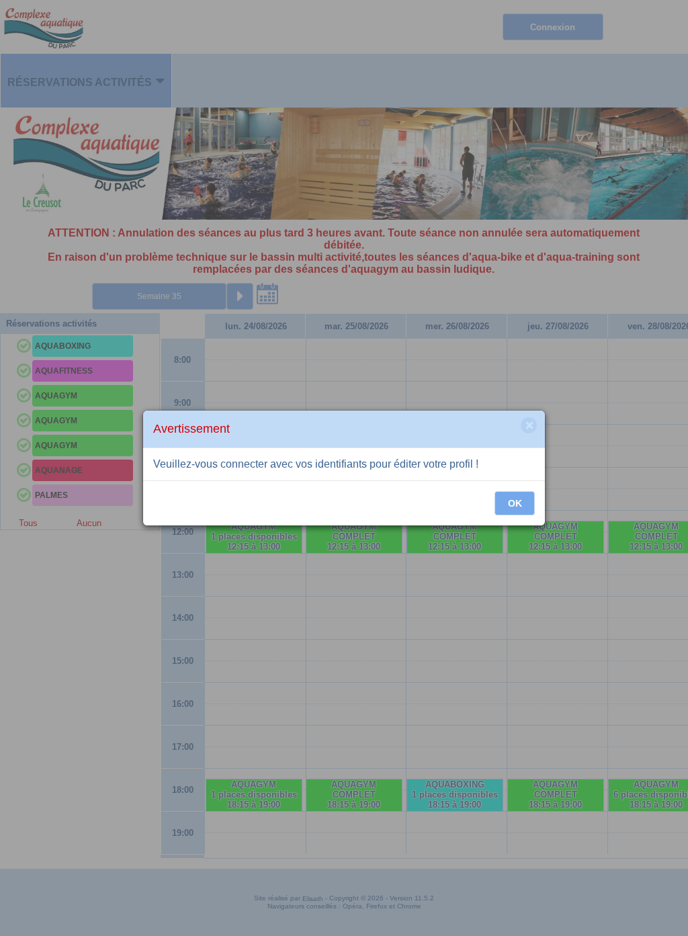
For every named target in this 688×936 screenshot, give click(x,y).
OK (515, 503)
